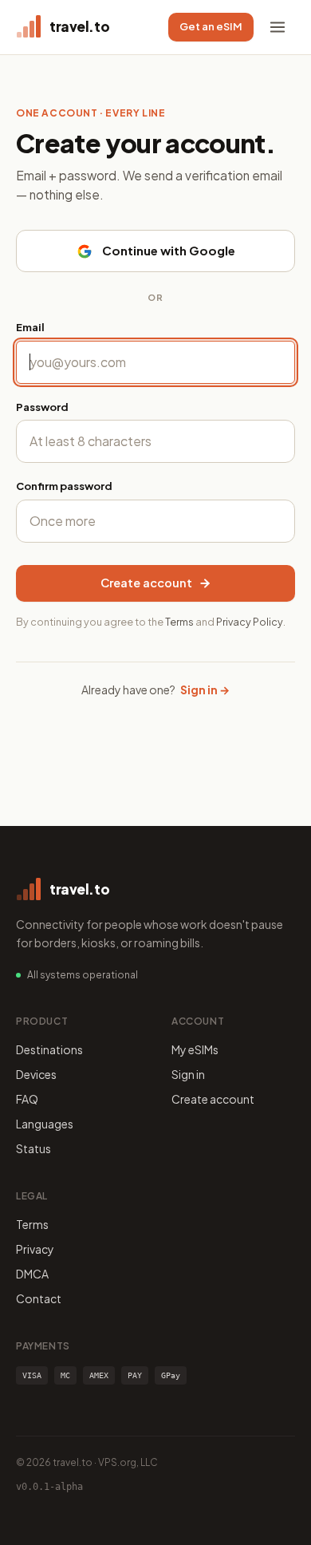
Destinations (49, 1049)
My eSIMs (194, 1049)
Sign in (188, 1074)
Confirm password (64, 486)
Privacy (35, 1249)
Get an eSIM (210, 26)
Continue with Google (168, 250)
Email (30, 327)
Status (33, 1148)
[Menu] (277, 27)
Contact (38, 1298)
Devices (36, 1074)
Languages (44, 1123)
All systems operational (82, 975)
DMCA (32, 1273)
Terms (179, 621)
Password (42, 407)
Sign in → (205, 689)
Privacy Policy (249, 621)
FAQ (27, 1099)
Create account (146, 582)
